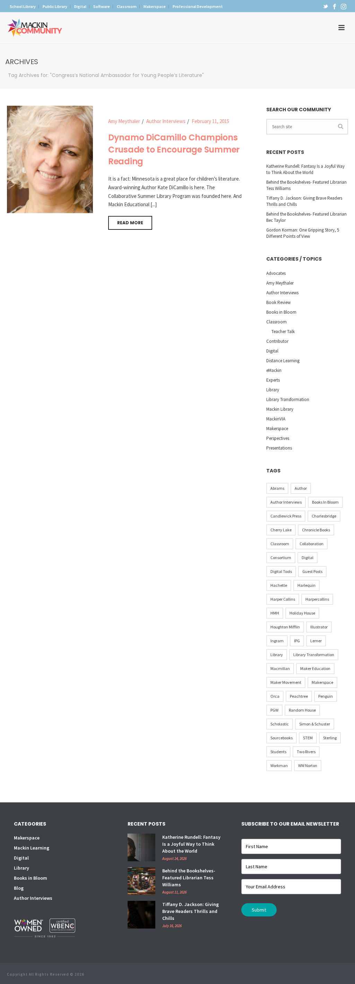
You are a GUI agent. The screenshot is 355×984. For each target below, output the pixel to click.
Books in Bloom (281, 312)
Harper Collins (282, 599)
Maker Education (315, 668)
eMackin (274, 370)
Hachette (278, 585)
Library (272, 390)
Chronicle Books (316, 529)
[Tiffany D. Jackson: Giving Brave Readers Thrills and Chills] (141, 915)
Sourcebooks (281, 737)
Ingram (277, 640)
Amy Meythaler (124, 121)
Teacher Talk (283, 331)
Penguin (325, 696)
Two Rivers (306, 751)
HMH (274, 613)
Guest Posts (312, 571)
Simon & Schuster (314, 723)
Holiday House (302, 613)
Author (301, 488)
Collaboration (311, 543)
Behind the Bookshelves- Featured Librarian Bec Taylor (306, 217)
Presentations (279, 448)
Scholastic (279, 723)
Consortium (280, 557)
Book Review (278, 302)
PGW (274, 710)
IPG (297, 640)
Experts (273, 380)
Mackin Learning (31, 848)
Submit (259, 910)
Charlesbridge (324, 516)
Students (278, 751)
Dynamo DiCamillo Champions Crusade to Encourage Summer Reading (174, 149)
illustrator (319, 626)
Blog (19, 888)
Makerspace (277, 429)
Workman (279, 765)
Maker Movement (285, 682)
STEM (308, 737)
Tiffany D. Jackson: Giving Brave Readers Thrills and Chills (304, 201)
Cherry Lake (281, 529)
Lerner (316, 640)
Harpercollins (317, 599)
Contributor (277, 341)
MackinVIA (275, 419)
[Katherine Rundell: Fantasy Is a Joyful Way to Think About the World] (141, 847)
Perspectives (277, 438)
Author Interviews (165, 121)
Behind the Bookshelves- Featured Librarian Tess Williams (306, 185)
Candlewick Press (285, 516)
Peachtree (299, 696)
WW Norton (307, 765)
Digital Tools (281, 571)
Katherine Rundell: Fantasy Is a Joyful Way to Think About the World (305, 169)
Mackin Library (279, 409)
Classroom (276, 322)
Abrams (277, 488)
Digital (272, 351)
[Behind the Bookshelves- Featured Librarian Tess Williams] (141, 881)
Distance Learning (283, 361)
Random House (302, 710)
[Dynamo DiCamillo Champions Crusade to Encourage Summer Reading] (50, 158)
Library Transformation (287, 399)
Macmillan (280, 668)
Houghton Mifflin (285, 626)
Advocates (276, 273)
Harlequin (306, 585)
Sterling (330, 737)
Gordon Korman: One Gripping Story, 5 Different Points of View (302, 233)
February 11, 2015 (210, 121)
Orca (274, 696)
